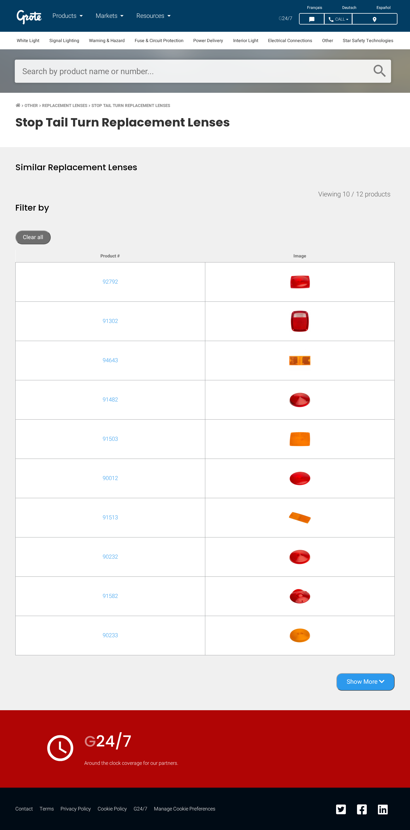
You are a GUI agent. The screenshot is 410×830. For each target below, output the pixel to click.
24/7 (285, 18)
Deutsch (349, 7)
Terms (47, 809)
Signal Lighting (64, 40)
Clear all (33, 237)
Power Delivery (208, 40)
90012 (110, 478)
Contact (24, 809)
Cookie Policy (112, 809)
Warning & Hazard (107, 40)
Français (314, 7)
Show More (363, 681)
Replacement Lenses (64, 106)
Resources (151, 15)
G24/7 (140, 809)
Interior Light (245, 40)
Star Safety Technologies (368, 40)
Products (65, 15)
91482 (110, 400)
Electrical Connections (290, 40)
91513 (110, 517)
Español (383, 7)
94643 (110, 360)
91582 (110, 596)
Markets (107, 15)
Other (327, 40)
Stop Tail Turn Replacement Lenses (130, 106)
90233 (110, 635)
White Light (28, 40)
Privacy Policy (76, 809)
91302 (110, 321)
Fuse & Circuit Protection (159, 40)
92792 (110, 282)
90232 (110, 557)
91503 (110, 439)
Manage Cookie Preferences (184, 809)
